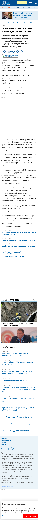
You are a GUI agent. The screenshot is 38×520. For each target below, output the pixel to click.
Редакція (4, 445)
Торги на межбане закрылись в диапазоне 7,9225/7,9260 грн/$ (17, 409)
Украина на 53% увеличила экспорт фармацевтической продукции (15, 354)
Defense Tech (6, 7)
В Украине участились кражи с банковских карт (17, 399)
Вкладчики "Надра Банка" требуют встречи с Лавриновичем (18, 233)
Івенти (3, 442)
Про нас (4, 438)
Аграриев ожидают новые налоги (15, 430)
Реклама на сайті (6, 440)
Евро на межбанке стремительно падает (17, 424)
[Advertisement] (19, 118)
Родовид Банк (14, 253)
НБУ (3, 253)
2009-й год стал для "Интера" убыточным (17, 417)
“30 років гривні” (20, 7)
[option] (19, 15)
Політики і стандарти (8, 447)
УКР (30, 3)
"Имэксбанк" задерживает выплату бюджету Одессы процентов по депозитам (18, 372)
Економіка (11, 23)
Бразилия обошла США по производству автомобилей (17, 363)
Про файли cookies (7, 516)
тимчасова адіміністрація (13, 257)
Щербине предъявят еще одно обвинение (18, 246)
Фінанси (19, 23)
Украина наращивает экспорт (14, 380)
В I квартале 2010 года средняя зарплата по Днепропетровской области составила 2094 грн (18, 389)
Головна (4, 23)
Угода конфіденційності (9, 449)
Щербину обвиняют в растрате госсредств (18, 240)
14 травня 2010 (28, 23)
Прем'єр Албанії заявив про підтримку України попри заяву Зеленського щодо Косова (23, 16)
